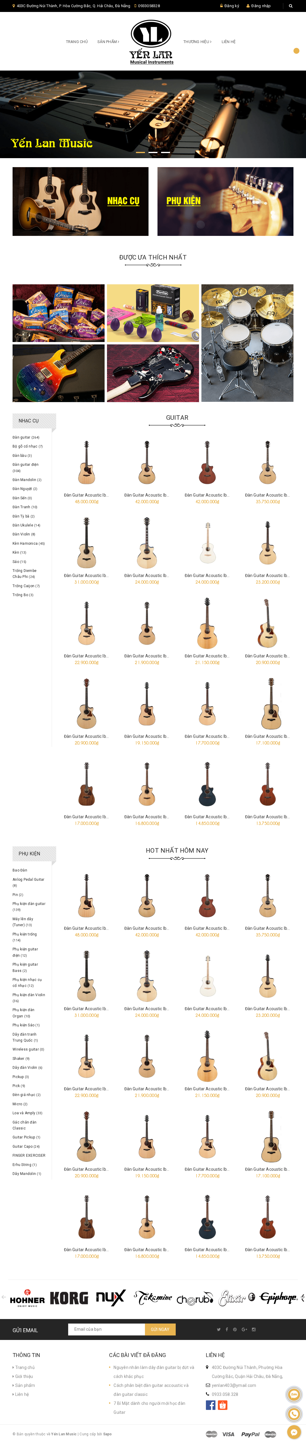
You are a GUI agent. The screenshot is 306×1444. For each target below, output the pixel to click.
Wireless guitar (28, 1049)
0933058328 (149, 6)
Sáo (19, 562)
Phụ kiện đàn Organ (23, 1013)
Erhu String (25, 1165)
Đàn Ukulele (26, 525)
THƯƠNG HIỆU (196, 41)
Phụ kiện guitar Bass (25, 967)
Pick (19, 1086)
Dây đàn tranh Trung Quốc (25, 1037)
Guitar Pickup (26, 1137)
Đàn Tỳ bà (24, 516)
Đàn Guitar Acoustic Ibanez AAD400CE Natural (108, 495)
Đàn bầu (22, 456)
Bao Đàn (20, 870)
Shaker (21, 1059)
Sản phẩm (24, 1385)
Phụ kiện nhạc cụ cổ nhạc (27, 983)
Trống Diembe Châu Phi (24, 574)
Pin (18, 895)
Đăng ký (231, 6)
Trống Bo (23, 595)
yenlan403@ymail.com (234, 1385)
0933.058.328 (225, 1394)
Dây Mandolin (27, 1174)
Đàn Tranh (25, 507)
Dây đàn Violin (28, 1068)
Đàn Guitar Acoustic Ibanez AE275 (217, 816)
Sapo (107, 1434)
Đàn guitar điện (26, 467)
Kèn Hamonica (29, 543)
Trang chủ (77, 41)
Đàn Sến (22, 498)
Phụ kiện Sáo (26, 1025)
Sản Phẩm (107, 41)
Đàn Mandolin (27, 480)
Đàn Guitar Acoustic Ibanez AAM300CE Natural (230, 736)
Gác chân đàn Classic (24, 1125)
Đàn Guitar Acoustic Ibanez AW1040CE (101, 816)
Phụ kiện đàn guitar (29, 907)
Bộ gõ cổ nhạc (28, 446)
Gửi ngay (160, 1329)
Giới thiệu (23, 1376)
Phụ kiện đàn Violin (29, 998)
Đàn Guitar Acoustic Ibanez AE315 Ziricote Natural (112, 736)
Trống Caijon (26, 586)
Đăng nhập (261, 6)
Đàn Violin (24, 534)
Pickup (21, 1077)
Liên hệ (229, 41)
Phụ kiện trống (25, 937)
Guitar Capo (26, 1146)
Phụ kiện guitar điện (25, 952)
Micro (20, 1104)
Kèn (19, 552)
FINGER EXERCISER (29, 1155)
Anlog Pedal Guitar (29, 882)
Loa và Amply (27, 1113)
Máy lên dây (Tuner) (23, 922)
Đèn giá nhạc (27, 1095)
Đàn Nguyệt (25, 489)
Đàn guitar (26, 437)
